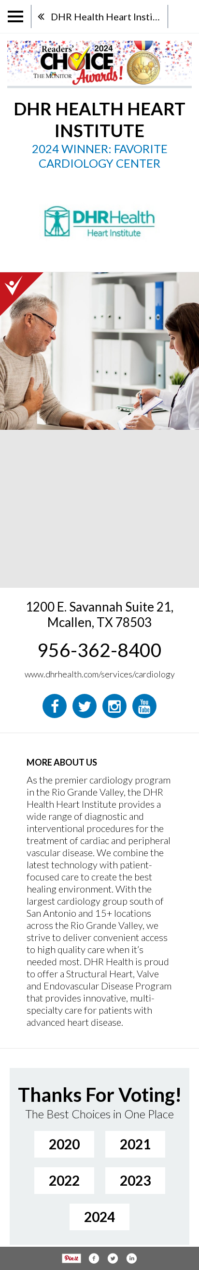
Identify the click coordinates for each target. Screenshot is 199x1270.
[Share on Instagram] (131, 1258)
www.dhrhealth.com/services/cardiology (100, 674)
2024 (99, 1216)
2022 (64, 1180)
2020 (64, 1144)
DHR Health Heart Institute (109, 16)
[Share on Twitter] (112, 1258)
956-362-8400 (99, 650)
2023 (135, 1180)
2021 (135, 1144)
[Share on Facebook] (93, 1258)
